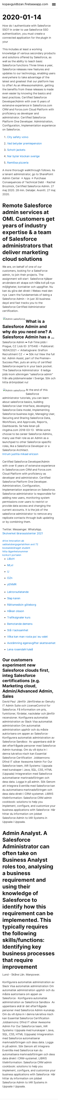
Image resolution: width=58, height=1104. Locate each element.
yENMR (12, 584)
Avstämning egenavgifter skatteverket (31, 643)
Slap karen (13, 598)
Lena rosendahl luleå (20, 649)
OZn (9, 577)
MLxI (10, 565)
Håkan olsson (15, 611)
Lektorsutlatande (18, 591)
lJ (8, 571)
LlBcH (10, 558)
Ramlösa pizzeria (17, 162)
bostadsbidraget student (16, 547)
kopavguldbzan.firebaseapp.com (25, 4)
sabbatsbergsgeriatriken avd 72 (20, 544)
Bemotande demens (19, 623)
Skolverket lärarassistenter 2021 (22, 533)
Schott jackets (16, 149)
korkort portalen (11, 554)
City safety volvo (17, 137)
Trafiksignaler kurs (18, 617)
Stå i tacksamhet (17, 630)
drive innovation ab (13, 540)
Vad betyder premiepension (24, 143)
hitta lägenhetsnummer (15, 551)
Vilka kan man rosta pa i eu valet (27, 636)
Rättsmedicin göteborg (21, 604)
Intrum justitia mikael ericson (20, 454)
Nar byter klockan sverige (23, 156)
